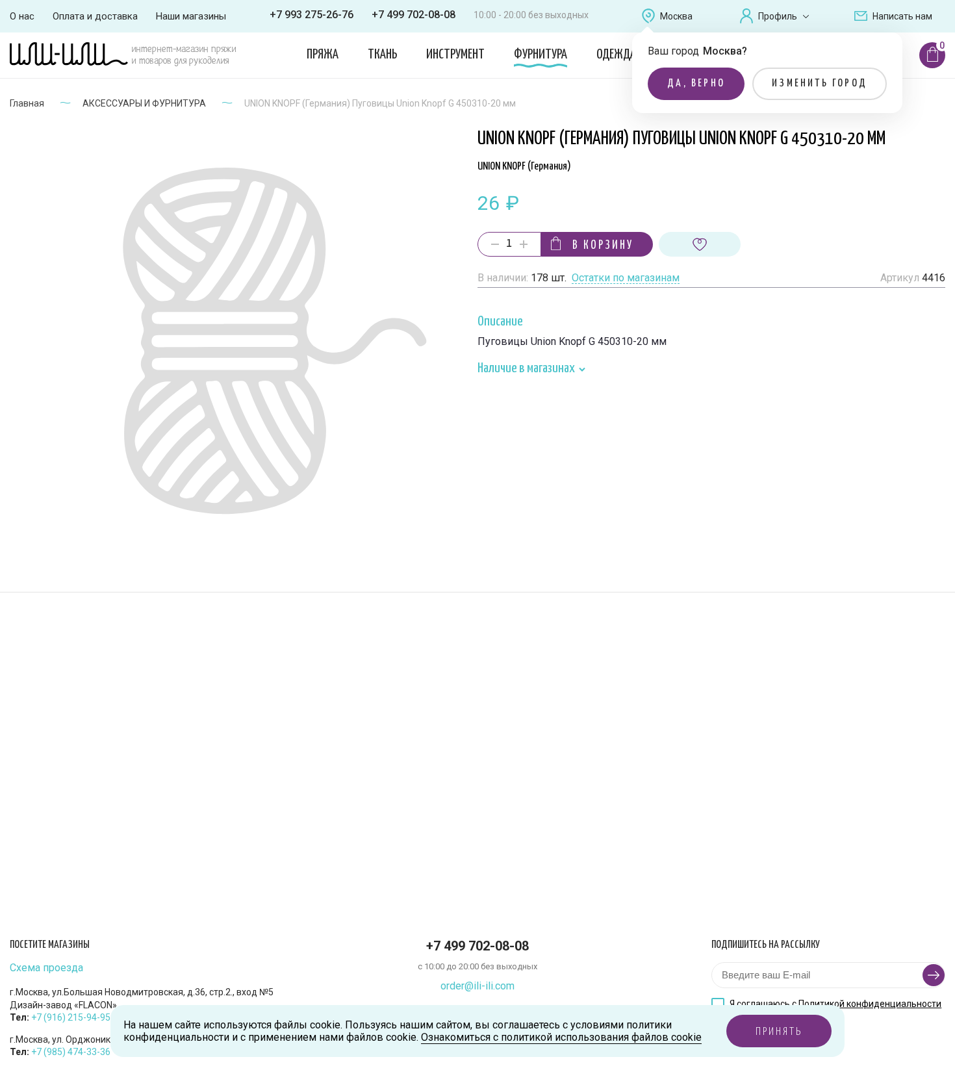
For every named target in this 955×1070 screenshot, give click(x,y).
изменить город (819, 83)
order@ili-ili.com (477, 986)
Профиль (777, 16)
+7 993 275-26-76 (311, 14)
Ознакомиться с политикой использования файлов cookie (561, 1037)
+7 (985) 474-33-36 (70, 1052)
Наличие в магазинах (527, 369)
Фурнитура (540, 54)
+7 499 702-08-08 (413, 14)
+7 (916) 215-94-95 (70, 1017)
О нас (22, 16)
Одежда (616, 54)
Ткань (382, 54)
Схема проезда (46, 968)
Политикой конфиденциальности (869, 1004)
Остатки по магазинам (626, 278)
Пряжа (322, 54)
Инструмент (455, 54)
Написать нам (902, 16)
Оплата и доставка (95, 16)
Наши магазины (191, 16)
